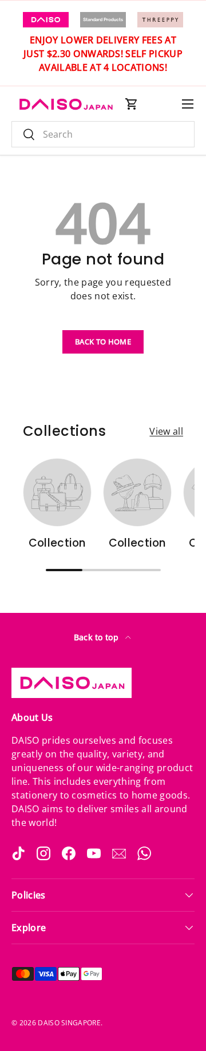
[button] (131, 104)
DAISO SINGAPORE (69, 1023)
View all (166, 431)
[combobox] (103, 134)
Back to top (97, 637)
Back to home (103, 341)
